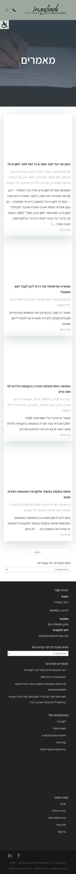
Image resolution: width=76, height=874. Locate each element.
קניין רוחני (61, 742)
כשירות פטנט (50, 504)
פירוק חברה (19, 405)
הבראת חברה (60, 399)
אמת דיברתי (43, 171)
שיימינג (24, 183)
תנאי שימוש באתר (57, 817)
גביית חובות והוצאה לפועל (53, 749)
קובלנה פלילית (40, 183)
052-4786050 (55, 624)
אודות (63, 803)
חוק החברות (47, 405)
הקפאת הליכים (22, 399)
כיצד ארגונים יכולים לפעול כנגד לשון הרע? (45, 670)
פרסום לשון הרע (60, 183)
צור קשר (62, 831)
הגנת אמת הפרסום (23, 171)
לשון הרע (28, 177)
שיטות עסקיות (46, 510)
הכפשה (65, 177)
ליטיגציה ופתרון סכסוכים (54, 735)
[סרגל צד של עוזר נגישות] (4, 24)
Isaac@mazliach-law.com (53, 635)
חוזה (59, 405)
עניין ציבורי (15, 177)
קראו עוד (64, 230)
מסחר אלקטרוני (19, 504)
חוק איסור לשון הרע (48, 177)
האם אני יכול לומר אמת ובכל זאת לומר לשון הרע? (38, 164)
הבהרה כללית (59, 810)
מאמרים (30, 299)
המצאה (64, 504)
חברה (66, 405)
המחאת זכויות (42, 399)
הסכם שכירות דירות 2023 (53, 677)
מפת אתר (61, 824)
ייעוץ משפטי (44, 299)
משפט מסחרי (59, 728)
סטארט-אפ (17, 299)
